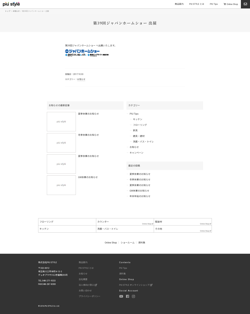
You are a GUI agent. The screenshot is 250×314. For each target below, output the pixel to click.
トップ (7, 11)
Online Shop (232, 4)
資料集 (141, 242)
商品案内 (179, 4)
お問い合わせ (85, 290)
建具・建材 (139, 136)
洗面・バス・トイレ (143, 141)
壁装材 (158, 221)
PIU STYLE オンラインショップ (134, 285)
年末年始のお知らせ (140, 196)
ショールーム (128, 242)
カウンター (103, 221)
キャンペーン (136, 152)
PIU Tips (214, 4)
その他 (158, 228)
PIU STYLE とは (196, 4)
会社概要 (83, 279)
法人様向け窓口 (86, 285)
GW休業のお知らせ (88, 177)
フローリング (140, 125)
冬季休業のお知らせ (88, 135)
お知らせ (16, 11)
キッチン (137, 119)
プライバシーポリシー (89, 296)
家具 (135, 130)
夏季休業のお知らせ (88, 113)
